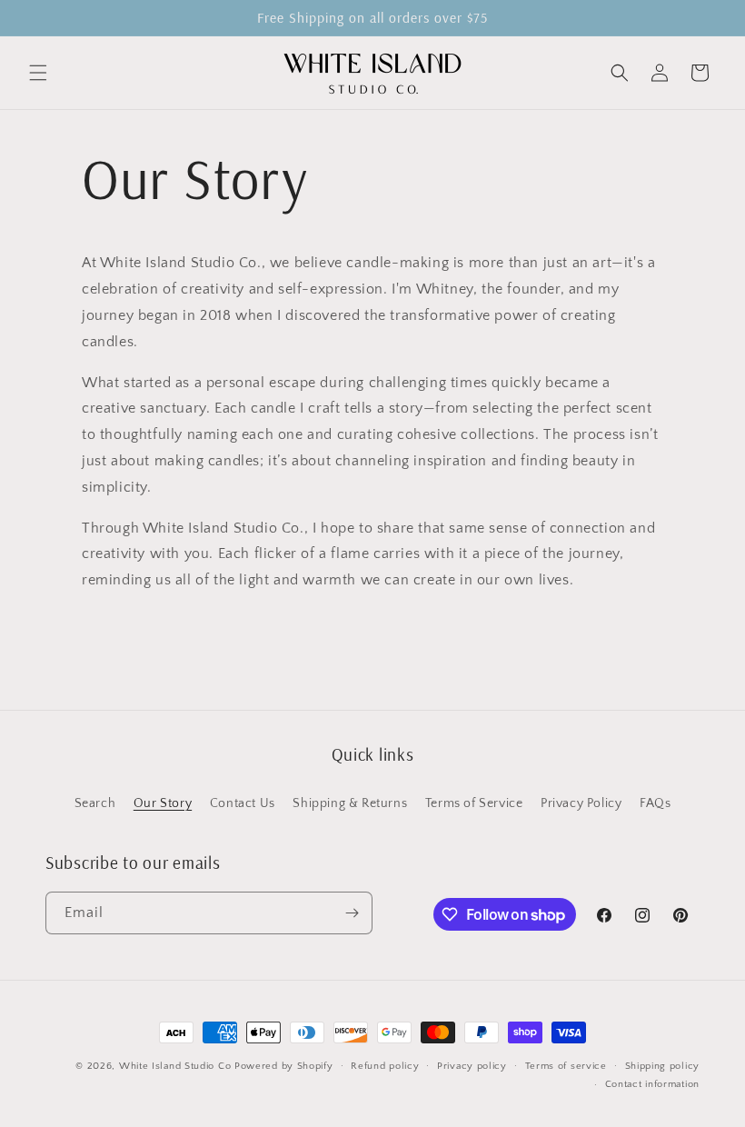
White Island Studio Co (175, 1066)
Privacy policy (472, 1066)
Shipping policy (662, 1066)
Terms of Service (474, 803)
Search (95, 803)
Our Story (163, 803)
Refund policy (385, 1066)
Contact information (652, 1084)
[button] (38, 73)
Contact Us (242, 803)
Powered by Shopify (283, 1066)
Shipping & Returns (350, 803)
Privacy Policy (581, 803)
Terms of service (566, 1066)
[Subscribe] (352, 913)
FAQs (655, 803)
